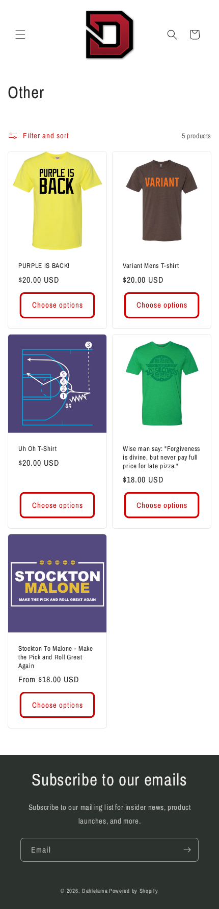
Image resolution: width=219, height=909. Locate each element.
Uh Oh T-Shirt (37, 448)
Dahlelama (94, 890)
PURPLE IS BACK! (44, 265)
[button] (20, 34)
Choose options (57, 304)
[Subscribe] (187, 850)
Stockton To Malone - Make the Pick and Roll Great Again (55, 657)
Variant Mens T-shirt (151, 265)
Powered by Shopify (133, 890)
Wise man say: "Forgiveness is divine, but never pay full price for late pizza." (161, 457)
